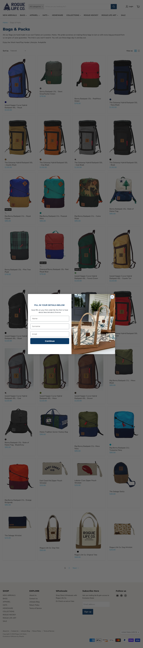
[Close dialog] (112, 297)
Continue (50, 341)
